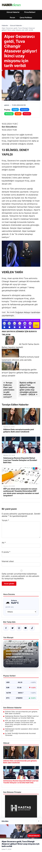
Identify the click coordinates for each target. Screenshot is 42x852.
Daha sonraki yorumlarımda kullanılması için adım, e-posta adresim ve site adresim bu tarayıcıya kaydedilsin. (20, 576)
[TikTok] (32, 628)
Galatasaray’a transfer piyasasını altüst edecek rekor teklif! (21, 730)
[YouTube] (25, 628)
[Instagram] (19, 628)
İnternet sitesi (8, 561)
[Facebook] (6, 628)
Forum (12, 17)
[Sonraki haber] (35, 644)
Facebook (24, 109)
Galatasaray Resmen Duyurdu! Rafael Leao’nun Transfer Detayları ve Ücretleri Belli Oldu (22, 717)
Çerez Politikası (26, 17)
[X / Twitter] (12, 628)
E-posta (6, 552)
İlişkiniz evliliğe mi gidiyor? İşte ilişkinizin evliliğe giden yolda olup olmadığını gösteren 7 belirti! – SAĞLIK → (28, 388)
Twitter (15, 109)
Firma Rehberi (29, 12)
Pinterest (27, 114)
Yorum (5, 520)
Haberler (5, 25)
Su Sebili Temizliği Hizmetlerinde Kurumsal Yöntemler (20, 734)
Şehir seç (9, 607)
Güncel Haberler (13, 12)
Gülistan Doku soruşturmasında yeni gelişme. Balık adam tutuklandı (21, 712)
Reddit (18, 114)
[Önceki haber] (30, 644)
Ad (4, 542)
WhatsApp (9, 114)
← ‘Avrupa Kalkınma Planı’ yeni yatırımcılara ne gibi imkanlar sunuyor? (8, 389)
